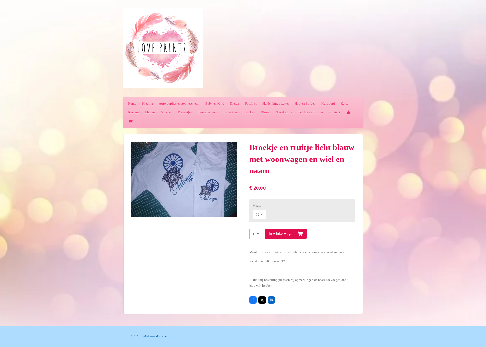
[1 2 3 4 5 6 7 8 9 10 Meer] (255, 234)
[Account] (348, 112)
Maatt (257, 205)
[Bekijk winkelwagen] (130, 121)
